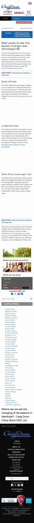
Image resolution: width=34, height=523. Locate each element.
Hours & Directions (16, 449)
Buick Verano (11, 324)
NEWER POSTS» (26, 28)
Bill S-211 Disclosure (16, 455)
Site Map (8, 510)
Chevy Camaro (11, 331)
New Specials (16, 466)
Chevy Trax (10, 355)
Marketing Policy (16, 457)
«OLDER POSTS (7, 28)
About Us (16, 447)
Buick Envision (11, 316)
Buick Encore (11, 313)
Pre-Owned (16, 464)
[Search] (31, 299)
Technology (10, 400)
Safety (8, 394)
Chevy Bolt (10, 329)
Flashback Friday (12, 366)
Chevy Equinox (11, 337)
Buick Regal (10, 322)
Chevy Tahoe (11, 350)
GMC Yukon (10, 381)
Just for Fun (10, 385)
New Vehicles (11, 392)
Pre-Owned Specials (16, 467)
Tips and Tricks (11, 402)
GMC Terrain (10, 379)
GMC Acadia (10, 370)
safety (8, 396)
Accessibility (15, 508)
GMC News (10, 374)
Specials (16, 469)
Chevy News (10, 344)
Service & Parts (16, 471)
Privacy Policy (26, 508)
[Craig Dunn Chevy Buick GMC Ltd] (10, 7)
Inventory (16, 460)
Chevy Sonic (10, 348)
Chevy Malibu (11, 342)
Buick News (10, 320)
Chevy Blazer (11, 326)
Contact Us (6, 508)
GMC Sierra (10, 376)
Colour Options (11, 359)
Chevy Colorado (12, 333)
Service (8, 398)
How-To (9, 383)
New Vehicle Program (14, 389)
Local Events (10, 387)
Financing (16, 452)
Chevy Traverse (11, 352)
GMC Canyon (11, 372)
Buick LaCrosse (11, 318)
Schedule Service (16, 473)
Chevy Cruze (11, 335)
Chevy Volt (10, 357)
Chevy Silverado (12, 346)
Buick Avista (10, 309)
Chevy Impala (11, 339)
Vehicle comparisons (13, 405)
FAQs (8, 363)
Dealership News (12, 361)
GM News (9, 368)
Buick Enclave (11, 311)
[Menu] (30, 3)
